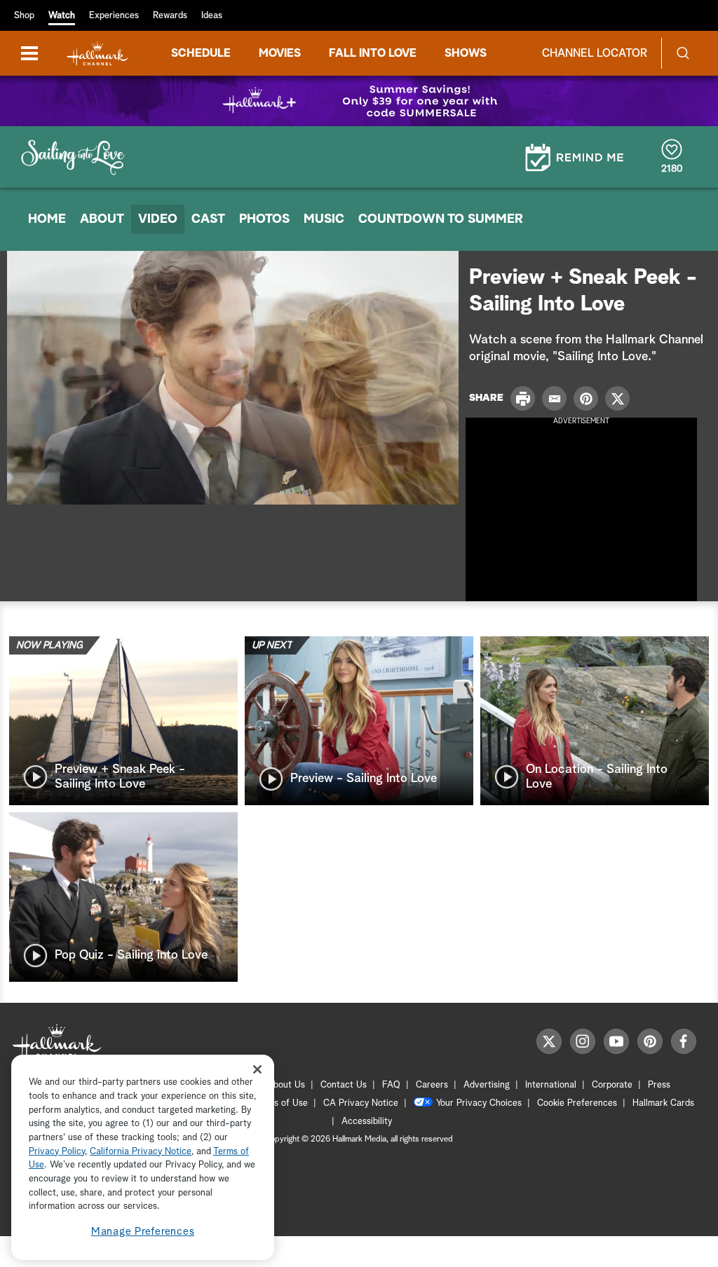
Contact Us (343, 1085)
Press (659, 1085)
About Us (286, 1085)
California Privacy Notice (140, 1151)
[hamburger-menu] (29, 53)
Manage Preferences (143, 1231)
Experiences (114, 15)
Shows (466, 53)
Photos (264, 219)
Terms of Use (281, 1103)
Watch (61, 15)
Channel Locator (594, 53)
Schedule (201, 53)
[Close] (257, 1069)
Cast (208, 219)
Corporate (612, 1085)
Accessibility (366, 1121)
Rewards (170, 15)
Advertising (486, 1085)
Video (157, 219)
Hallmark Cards (663, 1103)
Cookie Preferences (577, 1103)
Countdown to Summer (440, 219)
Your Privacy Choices (479, 1103)
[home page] (97, 53)
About (102, 219)
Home (47, 219)
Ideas (211, 15)
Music (324, 219)
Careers (432, 1085)
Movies (280, 53)
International (550, 1085)
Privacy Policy (57, 1151)
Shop (24, 15)
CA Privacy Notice (360, 1103)
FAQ (391, 1085)
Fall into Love (372, 53)
